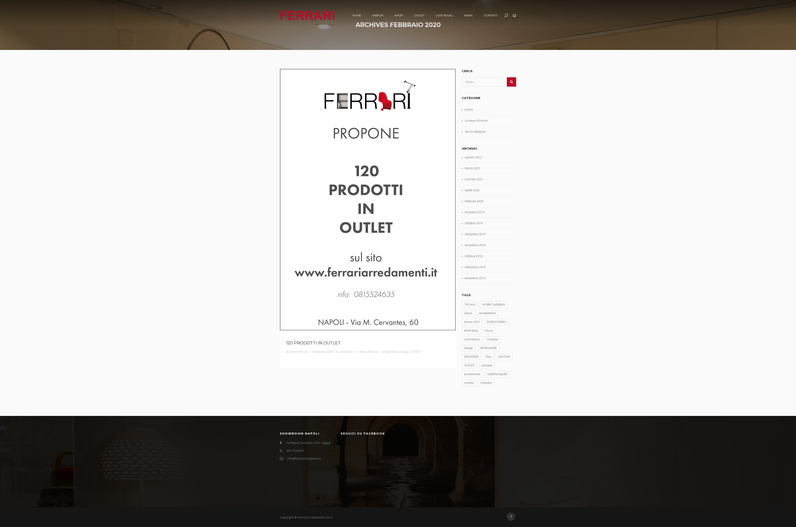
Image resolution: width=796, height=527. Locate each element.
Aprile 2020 (472, 190)
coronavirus (472, 339)
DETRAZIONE (488, 348)
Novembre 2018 (475, 245)
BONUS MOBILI (496, 321)
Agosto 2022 (473, 157)
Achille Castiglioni (493, 304)
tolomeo (486, 382)
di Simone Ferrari (296, 351)
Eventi (469, 109)
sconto (469, 382)
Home (356, 15)
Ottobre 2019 (474, 223)
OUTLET (416, 351)
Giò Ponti (504, 356)
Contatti (490, 15)
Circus (489, 330)
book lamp (471, 330)
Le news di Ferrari (367, 351)
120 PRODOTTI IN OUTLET (313, 342)
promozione (472, 374)
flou (488, 356)
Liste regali (444, 15)
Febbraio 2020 (474, 201)
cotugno (492, 339)
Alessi (468, 313)
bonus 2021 (472, 321)
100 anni (469, 304)
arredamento (390, 351)
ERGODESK (471, 356)
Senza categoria (475, 131)
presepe (487, 365)
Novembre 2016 (475, 278)
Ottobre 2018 (474, 256)
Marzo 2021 (472, 168)
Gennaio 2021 (474, 179)
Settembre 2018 (475, 267)
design (404, 351)
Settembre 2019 (475, 234)
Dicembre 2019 (474, 212)
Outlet (419, 15)
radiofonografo (497, 374)
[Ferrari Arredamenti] (307, 15)
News (468, 15)
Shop (398, 15)
